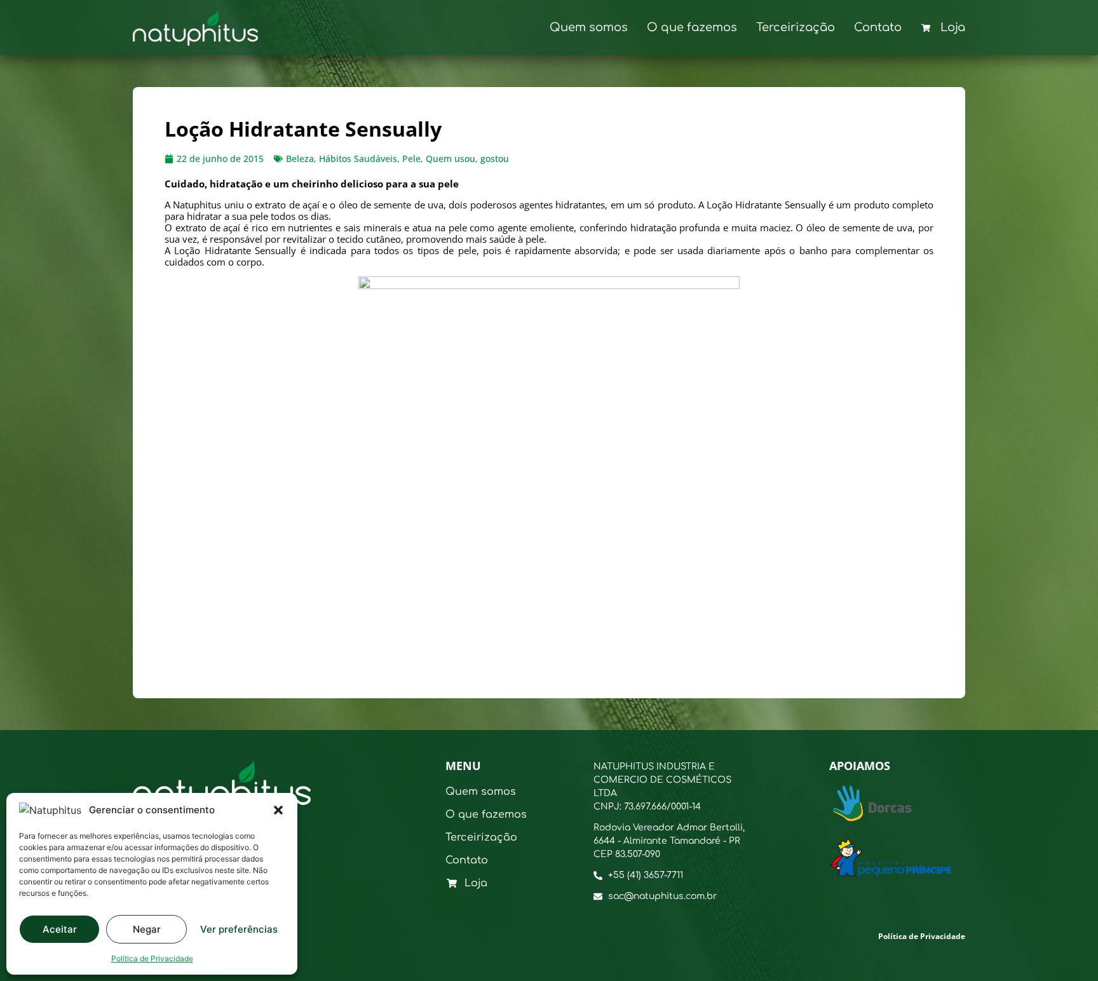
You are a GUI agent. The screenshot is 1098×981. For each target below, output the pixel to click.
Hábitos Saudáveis (358, 158)
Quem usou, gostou (467, 158)
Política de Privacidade (152, 958)
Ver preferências (239, 929)
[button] (278, 810)
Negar (147, 929)
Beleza (300, 158)
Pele (411, 158)
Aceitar (60, 929)
